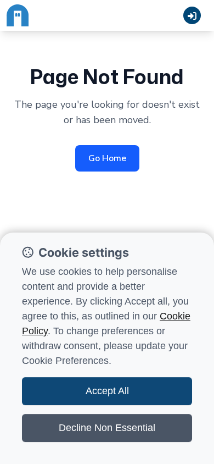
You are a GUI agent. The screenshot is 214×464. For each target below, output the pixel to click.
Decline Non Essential (107, 427)
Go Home (107, 158)
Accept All (107, 390)
